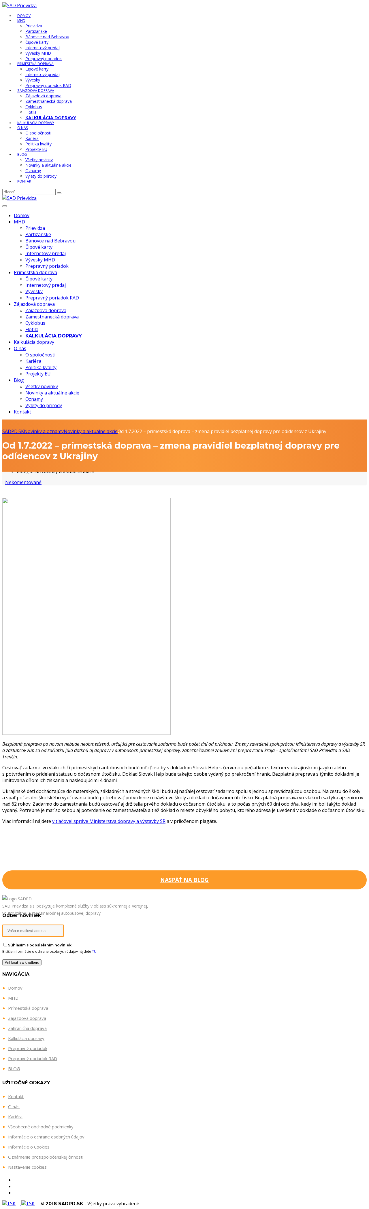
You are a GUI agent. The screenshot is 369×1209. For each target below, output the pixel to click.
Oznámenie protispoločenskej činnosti (45, 1157)
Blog (22, 154)
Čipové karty (36, 42)
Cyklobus (33, 106)
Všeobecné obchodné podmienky (41, 1127)
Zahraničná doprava (27, 1028)
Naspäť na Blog (184, 880)
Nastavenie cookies (27, 1167)
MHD (21, 20)
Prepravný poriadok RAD (48, 85)
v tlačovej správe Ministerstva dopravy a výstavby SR (108, 821)
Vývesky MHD (38, 53)
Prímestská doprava (35, 63)
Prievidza (33, 26)
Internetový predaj (42, 47)
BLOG (14, 1068)
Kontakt (25, 181)
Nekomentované (23, 482)
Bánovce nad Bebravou (47, 36)
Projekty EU (36, 149)
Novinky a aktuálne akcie (48, 165)
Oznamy (33, 170)
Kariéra (32, 138)
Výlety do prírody (41, 176)
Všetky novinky (39, 159)
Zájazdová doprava (35, 90)
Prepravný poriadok (43, 58)
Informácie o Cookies (29, 1147)
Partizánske (36, 31)
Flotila (31, 112)
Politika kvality (38, 144)
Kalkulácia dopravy (35, 122)
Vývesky (32, 80)
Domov (21, 215)
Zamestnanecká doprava (48, 101)
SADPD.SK (13, 431)
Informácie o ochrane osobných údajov (46, 1137)
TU (94, 951)
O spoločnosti (38, 133)
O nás (22, 127)
